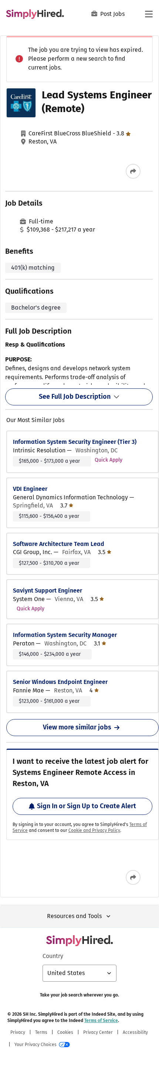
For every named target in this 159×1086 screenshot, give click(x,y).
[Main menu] (148, 14)
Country (53, 955)
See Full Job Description (75, 396)
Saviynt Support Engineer (47, 590)
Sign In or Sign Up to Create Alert (86, 806)
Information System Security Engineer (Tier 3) (74, 441)
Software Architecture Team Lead (58, 543)
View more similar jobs (77, 727)
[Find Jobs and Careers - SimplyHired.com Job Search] (35, 14)
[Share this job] (133, 171)
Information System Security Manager (65, 634)
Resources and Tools (74, 916)
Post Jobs (112, 13)
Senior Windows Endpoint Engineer (60, 681)
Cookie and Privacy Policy (94, 830)
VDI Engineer (30, 488)
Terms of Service (101, 1020)
